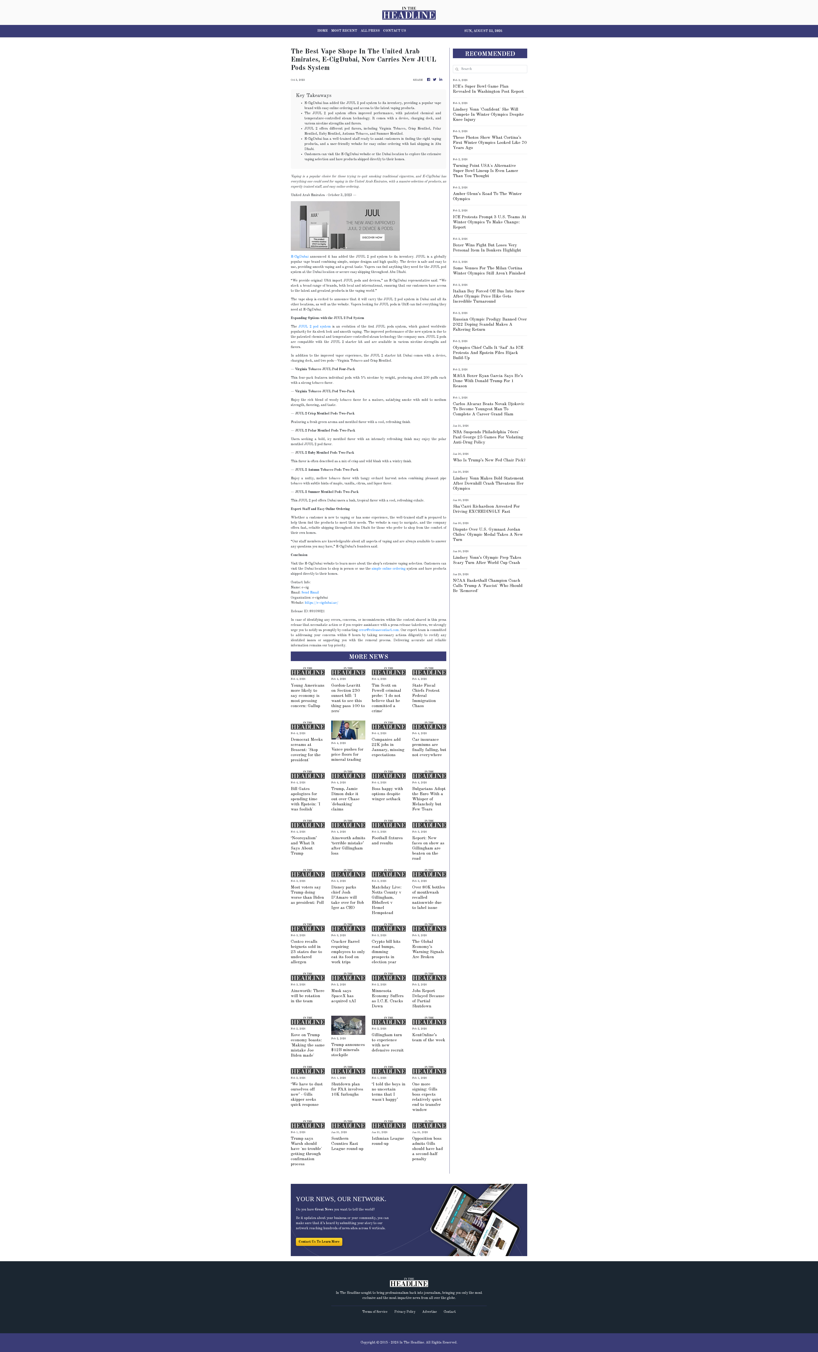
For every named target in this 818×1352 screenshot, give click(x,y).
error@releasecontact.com (379, 630)
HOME (322, 31)
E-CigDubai (299, 257)
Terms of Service (374, 1312)
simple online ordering (389, 569)
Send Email (310, 592)
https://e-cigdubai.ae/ (321, 603)
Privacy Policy (404, 1312)
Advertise (429, 1312)
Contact (450, 1312)
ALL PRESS (370, 31)
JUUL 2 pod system (314, 326)
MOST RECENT (344, 31)
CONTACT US (394, 31)
